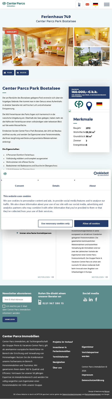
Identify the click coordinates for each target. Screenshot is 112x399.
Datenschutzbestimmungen (72, 394)
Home (13, 4)
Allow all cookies (91, 223)
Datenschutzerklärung (93, 380)
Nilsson (107, 391)
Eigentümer (87, 347)
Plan (9, 72)
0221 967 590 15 (53, 303)
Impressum (87, 375)
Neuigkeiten (59, 362)
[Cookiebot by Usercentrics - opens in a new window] (96, 174)
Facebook (96, 299)
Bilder (23, 72)
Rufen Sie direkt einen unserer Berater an (52, 295)
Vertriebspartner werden (90, 354)
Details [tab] (56, 186)
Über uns (57, 368)
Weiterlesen (44, 277)
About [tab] (92, 186)
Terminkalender (61, 357)
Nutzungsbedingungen (93, 394)
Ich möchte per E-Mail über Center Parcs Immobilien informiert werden (16, 309)
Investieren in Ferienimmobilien (61, 349)
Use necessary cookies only (55, 223)
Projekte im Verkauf (63, 342)
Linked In (90, 299)
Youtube (85, 299)
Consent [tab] (19, 186)
